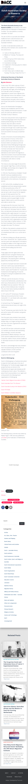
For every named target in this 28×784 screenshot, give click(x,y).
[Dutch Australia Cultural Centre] (7, 3)
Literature (6, 582)
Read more (6, 679)
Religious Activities (9, 612)
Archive (6, 532)
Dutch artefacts (8, 553)
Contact (13, 773)
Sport (5, 618)
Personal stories (8, 606)
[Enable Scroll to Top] (25, 781)
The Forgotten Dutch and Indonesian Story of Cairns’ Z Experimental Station (14, 664)
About (6, 773)
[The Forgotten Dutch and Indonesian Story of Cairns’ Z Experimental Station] (14, 649)
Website (3, 495)
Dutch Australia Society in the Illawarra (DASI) (13, 386)
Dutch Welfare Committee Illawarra (11, 393)
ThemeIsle (19, 780)
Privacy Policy (18, 776)
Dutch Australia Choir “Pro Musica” (10, 383)
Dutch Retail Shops (9, 573)
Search (5, 521)
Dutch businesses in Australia (11, 556)
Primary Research (8, 609)
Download (9, 491)
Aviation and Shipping (9, 538)
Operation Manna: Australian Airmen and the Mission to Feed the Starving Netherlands (14, 709)
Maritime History (8, 585)
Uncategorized (8, 621)
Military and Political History (11, 591)
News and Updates (18, 502)
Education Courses (9, 579)
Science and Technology (10, 615)
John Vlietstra (7, 82)
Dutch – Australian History (11, 550)
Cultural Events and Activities (11, 544)
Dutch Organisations (14, 499)
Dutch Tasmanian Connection (11, 576)
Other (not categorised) (10, 603)
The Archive (9, 776)
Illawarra (3, 491)
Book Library (7, 541)
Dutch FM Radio (5, 389)
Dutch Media (7, 568)
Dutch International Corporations (12, 565)
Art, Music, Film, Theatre (10, 535)
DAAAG (6, 547)
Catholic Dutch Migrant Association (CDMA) (13, 380)
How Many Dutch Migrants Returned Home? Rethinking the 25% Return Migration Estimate (13, 748)
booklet (4, 437)
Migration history (7, 502)
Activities (20, 773)
